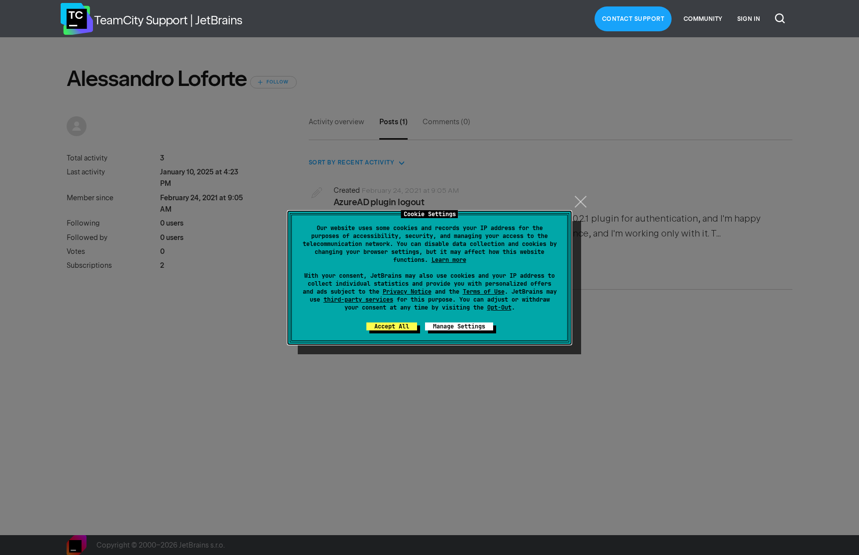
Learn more (448, 260)
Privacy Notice (407, 292)
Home (76, 19)
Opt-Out (499, 308)
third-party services (358, 300)
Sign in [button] (748, 18)
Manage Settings (459, 326)
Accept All (391, 326)
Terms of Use (484, 292)
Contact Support (633, 18)
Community (703, 18)
